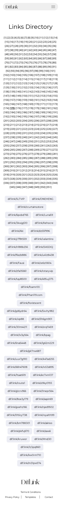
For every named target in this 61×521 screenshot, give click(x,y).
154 (49, 95)
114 (25, 79)
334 (49, 178)
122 (18, 83)
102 (6, 75)
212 (18, 124)
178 (31, 108)
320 (18, 174)
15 (6, 41)
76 (35, 62)
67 (44, 58)
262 (49, 145)
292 (12, 162)
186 (25, 112)
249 (25, 141)
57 (49, 54)
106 (31, 75)
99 (41, 70)
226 (49, 129)
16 (11, 41)
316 (49, 170)
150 (25, 95)
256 (12, 145)
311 (18, 170)
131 (18, 87)
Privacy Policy (12, 497)
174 (6, 108)
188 (37, 112)
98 (36, 70)
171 (43, 104)
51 (21, 54)
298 (49, 162)
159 (25, 100)
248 (18, 141)
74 (25, 62)
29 (21, 46)
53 (30, 54)
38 (11, 50)
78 (44, 62)
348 (31, 187)
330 (25, 178)
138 (6, 91)
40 (21, 50)
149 (18, 95)
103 (12, 75)
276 (25, 153)
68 (49, 58)
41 (25, 50)
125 (37, 83)
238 (12, 137)
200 (55, 116)
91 (54, 66)
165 (6, 104)
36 (54, 46)
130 (12, 87)
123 (25, 83)
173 (55, 104)
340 (31, 183)
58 (54, 54)
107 (37, 75)
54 (35, 54)
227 (55, 129)
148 (12, 95)
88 (40, 66)
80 (54, 62)
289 (49, 158)
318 (6, 174)
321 (25, 174)
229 (12, 133)
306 (43, 166)
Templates (30, 497)
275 (18, 153)
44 (40, 50)
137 (55, 87)
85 (25, 66)
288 (43, 158)
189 (43, 112)
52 (25, 54)
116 (37, 79)
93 (12, 70)
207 (43, 120)
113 (18, 79)
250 (31, 141)
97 (31, 70)
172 (49, 104)
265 (12, 149)
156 (6, 100)
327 (6, 178)
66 (40, 58)
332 (37, 178)
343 (49, 183)
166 (12, 104)
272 (55, 149)
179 (37, 108)
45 (44, 50)
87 (35, 66)
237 (6, 137)
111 (6, 79)
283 (12, 158)
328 (12, 178)
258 (25, 145)
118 (49, 79)
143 (37, 91)
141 (25, 91)
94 (17, 70)
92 (8, 70)
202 (12, 120)
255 (6, 145)
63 (25, 58)
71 (11, 62)
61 (16, 58)
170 (37, 104)
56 (44, 54)
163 (49, 100)
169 (31, 104)
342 (43, 183)
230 (18, 133)
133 (31, 87)
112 (12, 79)
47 (54, 50)
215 (37, 124)
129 (6, 87)
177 (25, 108)
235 (49, 133)
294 (25, 162)
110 (55, 75)
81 (6, 66)
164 (55, 100)
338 (18, 183)
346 (18, 187)
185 (18, 112)
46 (49, 50)
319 (12, 174)
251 (37, 141)
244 (49, 137)
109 (49, 75)
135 (43, 87)
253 (49, 141)
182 (55, 108)
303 (25, 166)
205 (31, 120)
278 (37, 153)
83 (16, 66)
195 (25, 116)
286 (31, 158)
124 (31, 83)
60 (11, 58)
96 (26, 70)
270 (43, 149)
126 (43, 83)
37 (6, 50)
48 (6, 54)
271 (49, 149)
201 (6, 120)
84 (21, 66)
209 (55, 120)
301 (12, 166)
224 (37, 129)
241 (31, 137)
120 (6, 83)
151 (31, 95)
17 (16, 41)
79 (49, 62)
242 (37, 137)
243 (43, 137)
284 (18, 158)
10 (36, 37)
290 (55, 158)
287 (37, 158)
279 (43, 153)
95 (22, 70)
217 (49, 124)
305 (37, 166)
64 (30, 58)
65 (35, 58)
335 (55, 178)
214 (31, 124)
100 (46, 70)
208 (49, 120)
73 (21, 62)
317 (55, 170)
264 (6, 149)
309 (6, 170)
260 (37, 145)
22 (40, 41)
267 (25, 149)
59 (6, 58)
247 (12, 141)
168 (25, 104)
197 (37, 116)
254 (55, 141)
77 (40, 62)
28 (16, 46)
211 (12, 124)
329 (18, 178)
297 (43, 162)
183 (6, 112)
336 (6, 183)
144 (43, 91)
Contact (49, 497)
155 (55, 95)
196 (31, 116)
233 (37, 133)
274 (12, 153)
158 (18, 100)
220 (12, 129)
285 (25, 158)
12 (46, 37)
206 (37, 120)
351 (49, 187)
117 (43, 79)
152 (37, 95)
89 (44, 66)
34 (44, 46)
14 (55, 37)
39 (16, 50)
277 (31, 153)
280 (49, 153)
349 (37, 187)
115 (31, 79)
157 (12, 100)
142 (31, 91)
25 (54, 41)
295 (31, 162)
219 (6, 129)
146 (55, 91)
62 (21, 58)
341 (37, 183)
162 (43, 100)
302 (18, 166)
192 (6, 116)
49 (11, 54)
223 (31, 129)
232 (31, 133)
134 (37, 87)
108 (43, 75)
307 (49, 166)
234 (43, 133)
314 (37, 170)
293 (18, 162)
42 (30, 50)
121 (12, 83)
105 (25, 75)
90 (49, 66)
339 (25, 183)
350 (43, 187)
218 (55, 124)
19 (25, 41)
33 (40, 46)
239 (18, 137)
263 (55, 145)
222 (25, 129)
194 (18, 116)
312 (25, 170)
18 (21, 41)
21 (35, 41)
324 (43, 174)
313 (31, 170)
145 (49, 91)
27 (11, 46)
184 (12, 112)
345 (12, 187)
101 (52, 70)
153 (43, 95)
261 (43, 145)
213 (25, 124)
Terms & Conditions (31, 492)
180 (43, 108)
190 (49, 112)
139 (12, 91)
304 (31, 166)
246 (6, 141)
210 (6, 124)
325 (49, 174)
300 (6, 166)
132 (25, 87)
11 (41, 37)
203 (18, 120)
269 (37, 149)
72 (16, 62)
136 (49, 87)
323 (37, 174)
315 (43, 170)
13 (50, 37)
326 (55, 174)
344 (55, 183)
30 (25, 46)
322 (31, 174)
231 (25, 133)
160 (31, 100)
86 (30, 66)
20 (30, 41)
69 (54, 58)
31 (30, 46)
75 (30, 62)
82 (11, 66)
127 (49, 83)
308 (55, 166)
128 (55, 83)
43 (35, 50)
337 (12, 183)
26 (6, 46)
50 (16, 54)
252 (43, 141)
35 (49, 46)
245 (55, 137)
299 (55, 162)
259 (31, 145)
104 (18, 75)
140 (18, 91)
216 (43, 124)
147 (6, 95)
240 (25, 137)
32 (35, 46)
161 (37, 100)
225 (43, 129)
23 (44, 41)
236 (55, 133)
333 (43, 178)
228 (6, 133)
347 (25, 187)
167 (18, 104)
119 (55, 79)
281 (55, 153)
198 (43, 116)
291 (6, 162)
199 (49, 116)
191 (55, 112)
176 (18, 108)
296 (37, 162)
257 (18, 145)
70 (6, 62)
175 (12, 108)
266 (18, 149)
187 (31, 112)
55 (40, 54)
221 (18, 129)
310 (12, 170)
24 (49, 41)
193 (12, 116)
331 (31, 178)
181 (49, 108)
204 (25, 120)
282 (6, 158)
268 (31, 149)
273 (6, 153)
